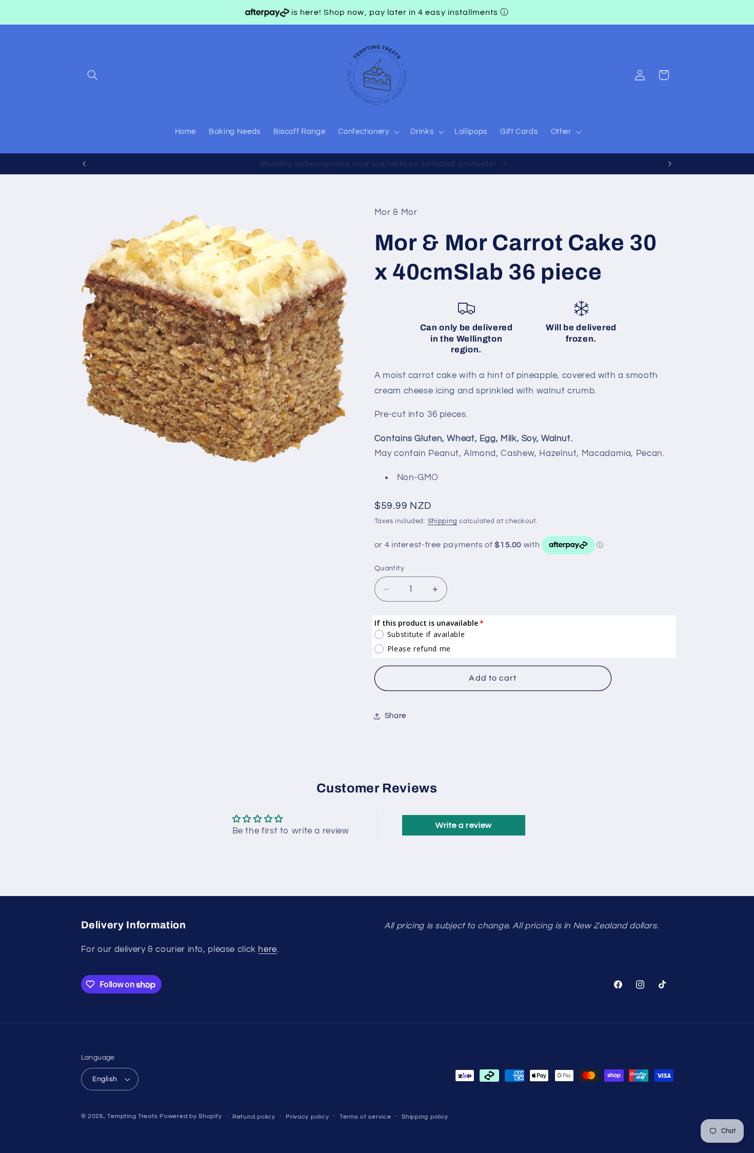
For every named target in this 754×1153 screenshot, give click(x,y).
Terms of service (365, 1117)
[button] (93, 75)
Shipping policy (425, 1117)
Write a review (463, 825)
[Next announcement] (670, 163)
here (267, 949)
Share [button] (395, 716)
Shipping (443, 521)
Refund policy (253, 1117)
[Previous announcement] (84, 163)
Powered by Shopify (191, 1116)
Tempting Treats (132, 1116)
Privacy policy (307, 1117)
